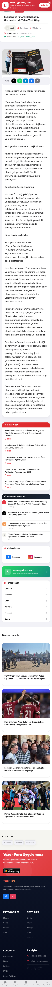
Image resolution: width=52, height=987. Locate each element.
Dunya (7, 619)
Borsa (5, 923)
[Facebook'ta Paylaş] (31, 81)
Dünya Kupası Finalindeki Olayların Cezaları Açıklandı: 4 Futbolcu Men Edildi (22, 470)
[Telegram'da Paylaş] (25, 81)
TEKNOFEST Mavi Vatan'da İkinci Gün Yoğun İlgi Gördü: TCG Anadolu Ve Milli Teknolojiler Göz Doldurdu (24, 433)
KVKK (5, 971)
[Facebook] (6, 896)
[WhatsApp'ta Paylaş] (19, 81)
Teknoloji (8, 607)
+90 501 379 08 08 (38, 956)
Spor (7, 601)
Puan (29, 932)
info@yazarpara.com (39, 961)
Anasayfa (7, 11)
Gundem (8, 589)
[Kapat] (49, 2)
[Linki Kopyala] (37, 81)
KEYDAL (41, 967)
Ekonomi (8, 595)
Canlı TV (30, 937)
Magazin (8, 613)
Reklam (6, 966)
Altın (5, 932)
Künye (5, 961)
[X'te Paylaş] (13, 81)
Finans (6, 928)
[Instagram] (13, 896)
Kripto (29, 923)
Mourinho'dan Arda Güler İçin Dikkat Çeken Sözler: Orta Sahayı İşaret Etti (25, 446)
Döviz (29, 918)
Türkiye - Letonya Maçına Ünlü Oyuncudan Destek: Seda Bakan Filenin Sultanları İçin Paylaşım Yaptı (25, 482)
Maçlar (30, 928)
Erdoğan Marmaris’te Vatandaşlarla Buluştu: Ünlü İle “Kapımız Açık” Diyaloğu (25, 458)
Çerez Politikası (9, 976)
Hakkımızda (8, 956)
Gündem (19, 11)
